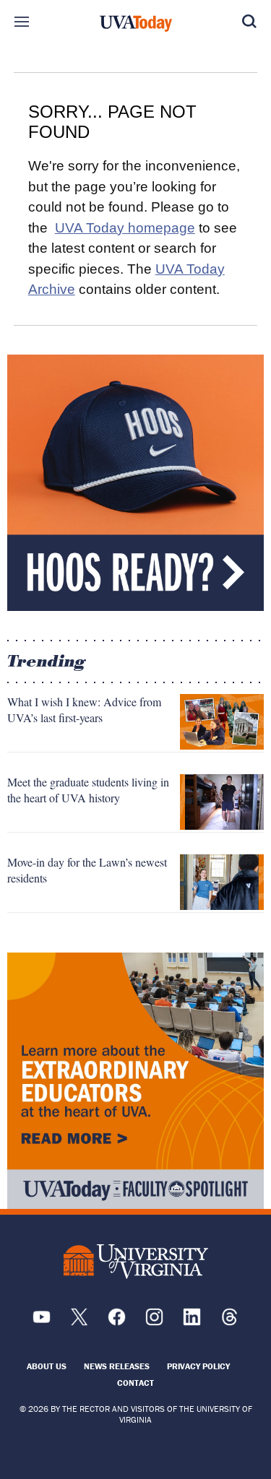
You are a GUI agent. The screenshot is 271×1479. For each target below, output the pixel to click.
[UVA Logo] (136, 1261)
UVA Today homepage (125, 227)
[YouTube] (42, 1322)
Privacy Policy (198, 1366)
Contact (135, 1382)
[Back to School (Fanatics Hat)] (135, 483)
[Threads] (229, 1322)
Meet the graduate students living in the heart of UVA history (88, 789)
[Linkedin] (192, 1322)
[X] (79, 1322)
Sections (21, 21)
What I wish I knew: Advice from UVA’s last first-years (84, 709)
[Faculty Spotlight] (135, 1081)
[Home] (136, 23)
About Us (46, 1366)
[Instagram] (154, 1322)
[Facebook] (117, 1322)
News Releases (117, 1366)
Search (249, 21)
